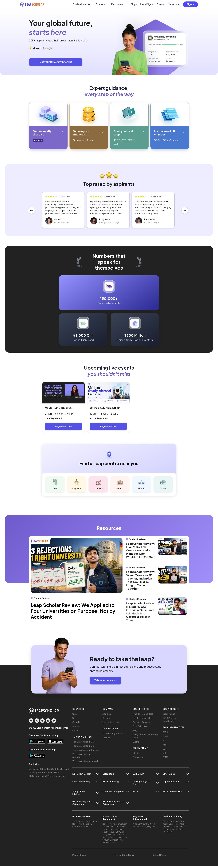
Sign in (191, 4)
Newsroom (173, 4)
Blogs (134, 4)
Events (160, 4)
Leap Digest (146, 4)
